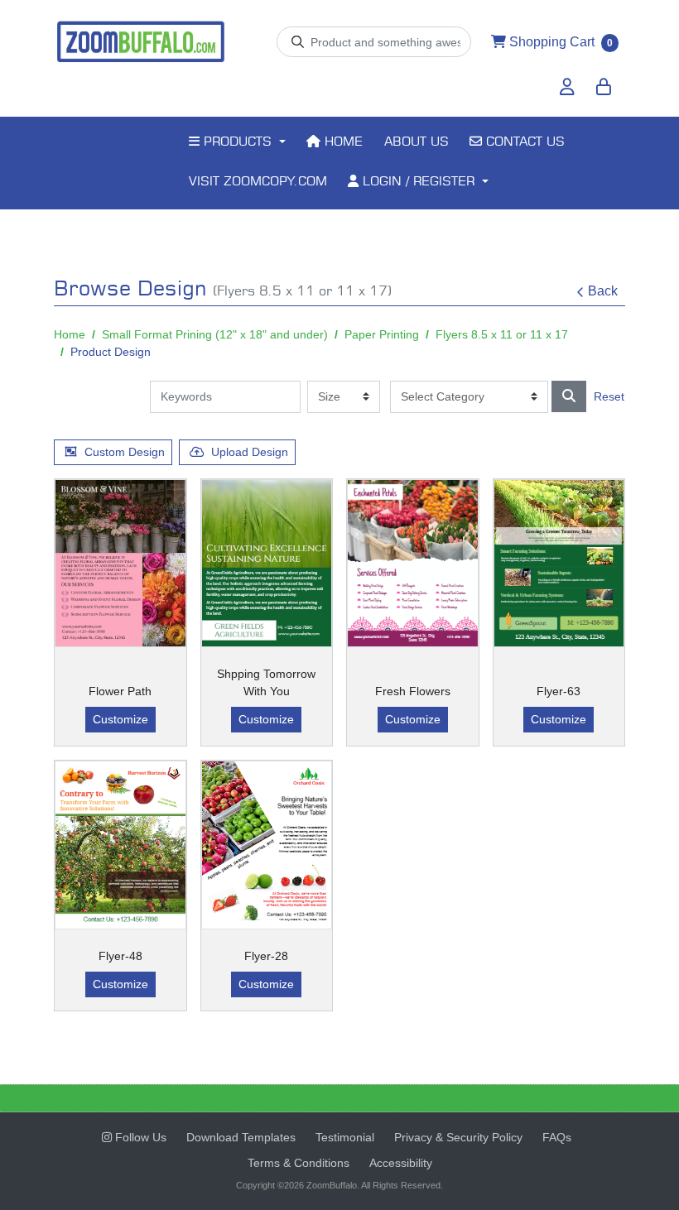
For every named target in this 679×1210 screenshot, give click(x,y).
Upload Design (249, 452)
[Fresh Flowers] (413, 563)
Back (603, 291)
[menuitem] (237, 143)
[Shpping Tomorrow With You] (267, 563)
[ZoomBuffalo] (141, 42)
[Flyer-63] (559, 563)
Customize (120, 719)
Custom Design (124, 452)
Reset (609, 396)
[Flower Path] (120, 563)
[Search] (568, 396)
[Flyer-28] (267, 845)
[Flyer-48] (120, 845)
